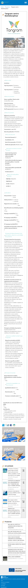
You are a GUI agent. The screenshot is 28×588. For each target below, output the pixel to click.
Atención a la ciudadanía (5, 582)
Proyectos (7, 7)
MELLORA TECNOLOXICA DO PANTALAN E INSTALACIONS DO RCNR (16, 532)
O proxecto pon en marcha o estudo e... (15, 542)
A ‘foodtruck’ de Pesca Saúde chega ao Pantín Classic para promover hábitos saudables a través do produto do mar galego (14, 472)
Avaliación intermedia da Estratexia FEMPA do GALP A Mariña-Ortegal (14, 493)
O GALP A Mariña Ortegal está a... (14, 497)
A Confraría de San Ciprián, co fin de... (15, 554)
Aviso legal (3, 585)
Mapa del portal (3, 587)
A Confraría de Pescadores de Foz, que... (15, 529)
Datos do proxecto (9, 112)
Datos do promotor (9, 96)
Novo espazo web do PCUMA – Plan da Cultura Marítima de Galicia (14, 501)
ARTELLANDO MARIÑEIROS (14, 556)
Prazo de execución (10, 134)
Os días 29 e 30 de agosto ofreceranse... (13, 478)
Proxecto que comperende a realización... (16, 547)
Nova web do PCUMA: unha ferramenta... (13, 506)
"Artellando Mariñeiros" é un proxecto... (15, 558)
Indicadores (8, 192)
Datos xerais (8, 80)
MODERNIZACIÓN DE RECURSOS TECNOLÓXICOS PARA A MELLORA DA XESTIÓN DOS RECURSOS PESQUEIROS (16, 551)
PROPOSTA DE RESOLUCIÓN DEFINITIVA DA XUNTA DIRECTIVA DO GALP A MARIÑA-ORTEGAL (14, 511)
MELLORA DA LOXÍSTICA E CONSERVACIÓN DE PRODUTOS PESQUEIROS (15, 526)
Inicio (2, 7)
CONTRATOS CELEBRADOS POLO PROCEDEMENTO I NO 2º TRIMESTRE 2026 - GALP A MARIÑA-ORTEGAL (14, 483)
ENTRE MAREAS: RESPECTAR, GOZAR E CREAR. (17, 545)
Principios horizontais (10, 372)
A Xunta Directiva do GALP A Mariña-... (13, 516)
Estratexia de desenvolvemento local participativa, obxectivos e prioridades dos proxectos (14, 235)
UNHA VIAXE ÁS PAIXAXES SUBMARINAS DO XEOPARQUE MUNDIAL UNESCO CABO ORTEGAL (16, 539)
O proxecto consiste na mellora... (14, 535)
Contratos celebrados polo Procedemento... (13, 488)
